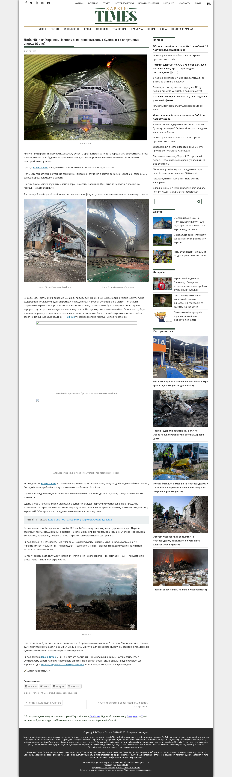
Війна (163, 29)
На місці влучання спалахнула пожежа (62, 664)
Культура (137, 29)
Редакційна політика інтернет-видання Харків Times (116, 767)
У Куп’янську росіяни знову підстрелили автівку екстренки (123, 704)
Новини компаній (148, 3)
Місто (42, 29)
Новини (79, 3)
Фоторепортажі (124, 3)
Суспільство (71, 29)
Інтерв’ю (93, 3)
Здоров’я (102, 29)
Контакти (184, 3)
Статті (106, 3)
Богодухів (48, 693)
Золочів (66, 693)
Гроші (88, 29)
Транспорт (119, 29)
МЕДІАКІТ (169, 3)
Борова (57, 693)
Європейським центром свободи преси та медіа (47, 754)
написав (70, 316)
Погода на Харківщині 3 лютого (44, 702)
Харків (74, 693)
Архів (198, 3)
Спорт (151, 29)
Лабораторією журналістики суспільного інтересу (172, 752)
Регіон (55, 29)
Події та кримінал (182, 29)
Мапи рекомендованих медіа (138, 770)
